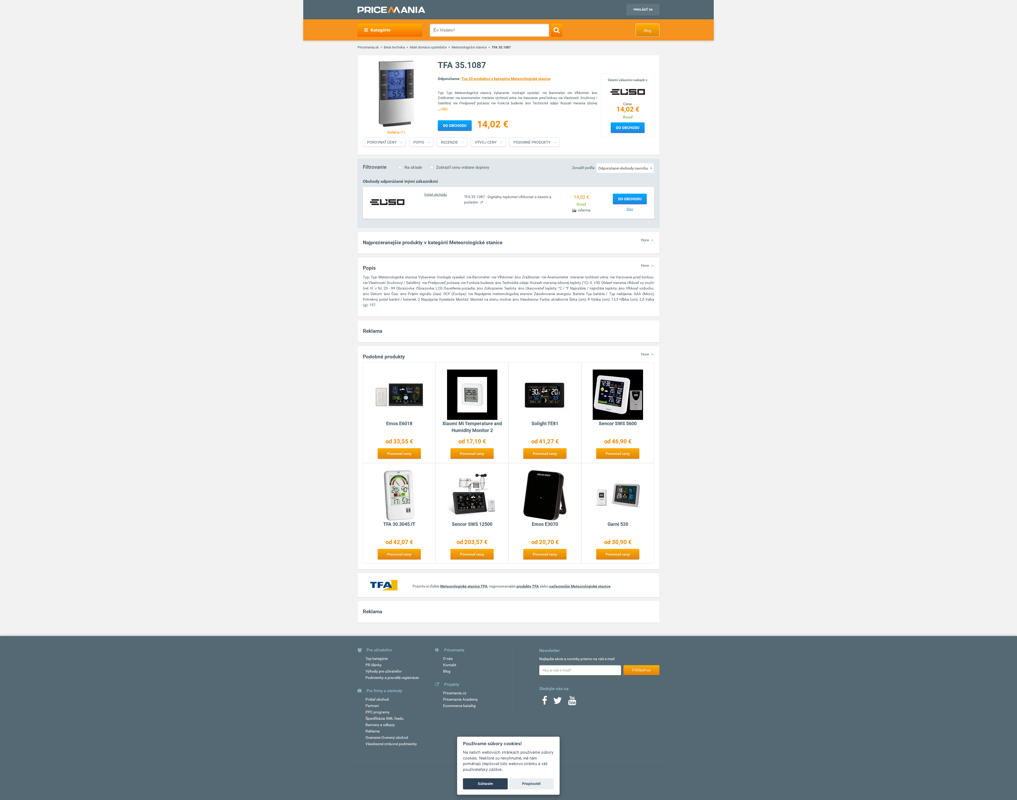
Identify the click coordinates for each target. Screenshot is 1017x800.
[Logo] (627, 91)
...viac (443, 108)
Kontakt (449, 665)
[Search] (556, 30)
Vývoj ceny (486, 142)
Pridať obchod (377, 699)
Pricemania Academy (460, 699)
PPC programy (377, 712)
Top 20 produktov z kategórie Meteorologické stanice (506, 79)
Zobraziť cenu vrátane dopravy (462, 167)
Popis (418, 142)
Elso (630, 209)
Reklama (372, 731)
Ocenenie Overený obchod (386, 737)
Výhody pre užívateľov (383, 671)
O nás (448, 658)
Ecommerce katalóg (459, 706)
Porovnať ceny (381, 142)
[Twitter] (558, 702)
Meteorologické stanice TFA (463, 586)
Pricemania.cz (454, 693)
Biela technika (394, 47)
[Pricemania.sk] (391, 9)
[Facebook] (544, 702)
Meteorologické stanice (469, 47)
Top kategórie (376, 658)
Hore (645, 240)
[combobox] (625, 168)
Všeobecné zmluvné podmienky (391, 744)
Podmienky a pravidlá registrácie (392, 677)
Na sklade (413, 167)
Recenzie (449, 142)
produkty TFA (527, 586)
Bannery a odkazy (380, 725)
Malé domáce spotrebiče (428, 47)
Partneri (372, 706)
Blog (647, 30)
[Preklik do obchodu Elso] (387, 202)
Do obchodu (627, 128)
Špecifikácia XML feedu (384, 718)
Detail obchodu (435, 195)
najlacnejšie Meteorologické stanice (579, 586)
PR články (373, 665)
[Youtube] (572, 702)
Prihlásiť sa (643, 9)
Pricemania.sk (368, 47)
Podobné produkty (532, 142)
